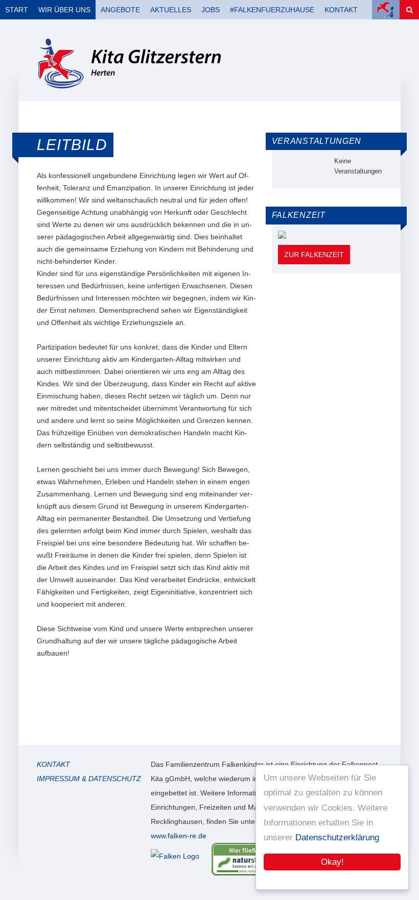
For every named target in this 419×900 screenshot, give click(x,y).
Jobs (210, 10)
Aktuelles (170, 10)
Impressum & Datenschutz (89, 778)
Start (16, 10)
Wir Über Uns (64, 10)
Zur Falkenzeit (314, 255)
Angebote (120, 10)
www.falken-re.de (178, 836)
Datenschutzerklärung (337, 837)
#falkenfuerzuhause (272, 10)
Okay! (332, 862)
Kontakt (341, 10)
